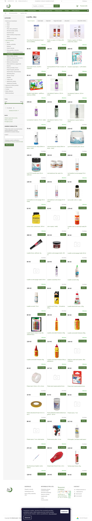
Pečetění (9, 77)
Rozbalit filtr (13, 110)
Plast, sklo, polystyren (12, 28)
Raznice (9, 66)
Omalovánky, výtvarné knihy (14, 71)
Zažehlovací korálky (12, 38)
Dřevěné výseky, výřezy (12, 30)
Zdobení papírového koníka (11, 118)
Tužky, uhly (10, 79)
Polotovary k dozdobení (11, 21)
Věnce (8, 36)
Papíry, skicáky (10, 48)
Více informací (53, 514)
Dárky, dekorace (9, 91)
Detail (83, 128)
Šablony (9, 46)
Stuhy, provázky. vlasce (12, 67)
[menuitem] (7, 10)
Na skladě (10, 108)
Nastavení (27, 517)
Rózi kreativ (79, 494)
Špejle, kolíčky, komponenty (13, 34)
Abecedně (67, 21)
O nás (42, 498)
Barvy (8, 42)
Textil (8, 25)
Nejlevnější (40, 21)
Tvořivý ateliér (44, 500)
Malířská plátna (11, 73)
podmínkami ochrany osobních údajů (14, 141)
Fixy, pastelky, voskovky (13, 50)
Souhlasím (64, 511)
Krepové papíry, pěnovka (13, 69)
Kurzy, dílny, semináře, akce (30, 494)
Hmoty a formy (10, 75)
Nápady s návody (29, 489)
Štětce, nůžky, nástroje (12, 56)
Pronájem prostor (9, 121)
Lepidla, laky (10, 54)
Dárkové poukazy (9, 93)
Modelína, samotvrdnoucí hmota (15, 52)
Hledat (57, 6)
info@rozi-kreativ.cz (81, 489)
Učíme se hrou (8, 87)
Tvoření (7, 89)
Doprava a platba (45, 494)
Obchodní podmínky (46, 492)
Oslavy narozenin (9, 119)
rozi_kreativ (79, 496)
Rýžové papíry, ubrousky (13, 60)
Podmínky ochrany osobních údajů (44, 1)
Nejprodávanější (58, 21)
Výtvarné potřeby (9, 40)
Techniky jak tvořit (29, 491)
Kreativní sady (10, 32)
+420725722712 (79, 491)
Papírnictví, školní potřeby (11, 85)
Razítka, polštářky (11, 44)
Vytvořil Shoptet (83, 518)
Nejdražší (48, 21)
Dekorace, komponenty (12, 62)
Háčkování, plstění (11, 81)
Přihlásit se (9, 144)
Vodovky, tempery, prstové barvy (15, 58)
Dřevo (8, 23)
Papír (8, 27)
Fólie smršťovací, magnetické (14, 64)
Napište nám (44, 496)
